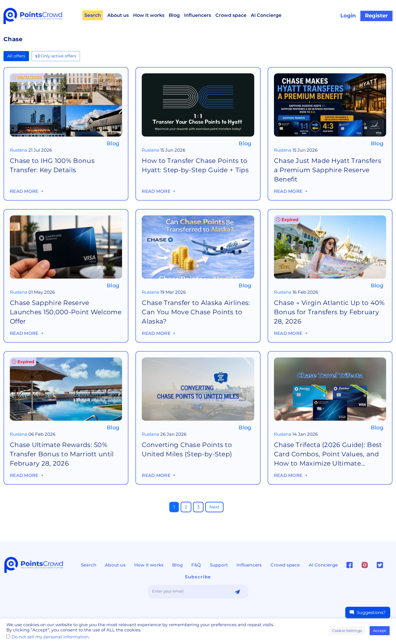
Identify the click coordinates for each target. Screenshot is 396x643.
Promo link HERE (28, 303)
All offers (16, 56)
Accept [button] (379, 630)
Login (348, 15)
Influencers (197, 15)
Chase (16, 108)
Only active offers (57, 56)
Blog (174, 15)
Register (376, 15)
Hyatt (194, 112)
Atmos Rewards (205, 258)
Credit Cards (171, 112)
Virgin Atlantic (289, 259)
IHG (30, 108)
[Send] (237, 592)
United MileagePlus (163, 396)
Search (92, 15)
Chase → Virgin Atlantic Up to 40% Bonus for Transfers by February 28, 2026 (329, 234)
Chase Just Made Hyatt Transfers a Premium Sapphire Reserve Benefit (327, 93)
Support (219, 565)
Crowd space (230, 15)
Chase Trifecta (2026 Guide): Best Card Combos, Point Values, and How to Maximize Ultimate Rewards (328, 378)
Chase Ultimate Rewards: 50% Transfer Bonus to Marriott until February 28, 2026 (62, 376)
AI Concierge (266, 15)
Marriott (34, 396)
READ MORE (28, 182)
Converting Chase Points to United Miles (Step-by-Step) (187, 372)
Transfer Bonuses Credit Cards (69, 108)
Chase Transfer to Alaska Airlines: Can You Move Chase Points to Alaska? (196, 235)
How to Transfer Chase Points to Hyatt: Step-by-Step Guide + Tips (195, 90)
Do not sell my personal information (50, 637)
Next (214, 507)
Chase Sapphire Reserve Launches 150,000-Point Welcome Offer (65, 234)
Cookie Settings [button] (347, 630)
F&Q (196, 565)
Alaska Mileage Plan (163, 258)
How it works (148, 15)
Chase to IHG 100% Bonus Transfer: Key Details (52, 89)
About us (118, 15)
